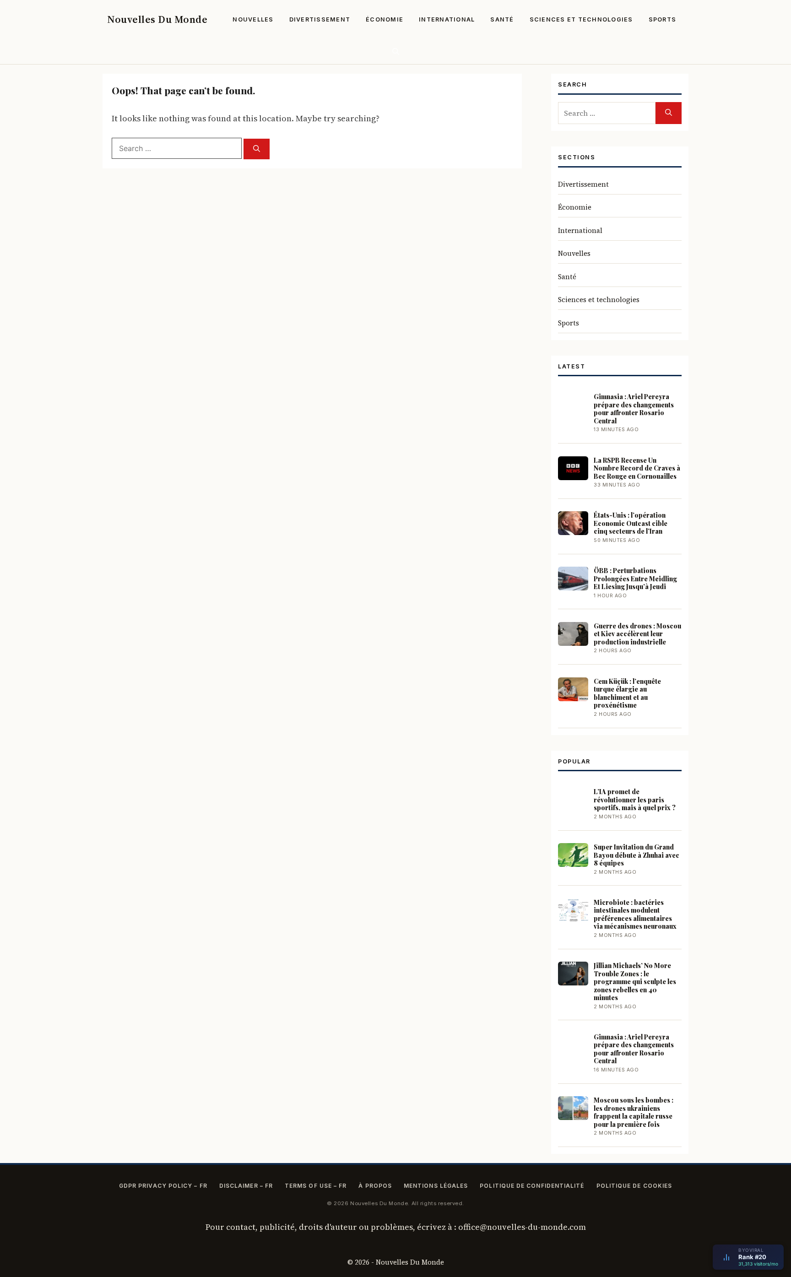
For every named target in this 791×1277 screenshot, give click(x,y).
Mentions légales (436, 1185)
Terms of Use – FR (316, 1185)
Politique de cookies (634, 1185)
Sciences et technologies (581, 19)
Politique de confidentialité (532, 1185)
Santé (502, 19)
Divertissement (320, 19)
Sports (663, 19)
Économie (384, 19)
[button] (395, 51)
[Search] (257, 149)
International (447, 19)
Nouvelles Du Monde (157, 19)
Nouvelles (253, 19)
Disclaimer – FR (246, 1185)
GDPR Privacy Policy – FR (163, 1185)
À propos (375, 1185)
